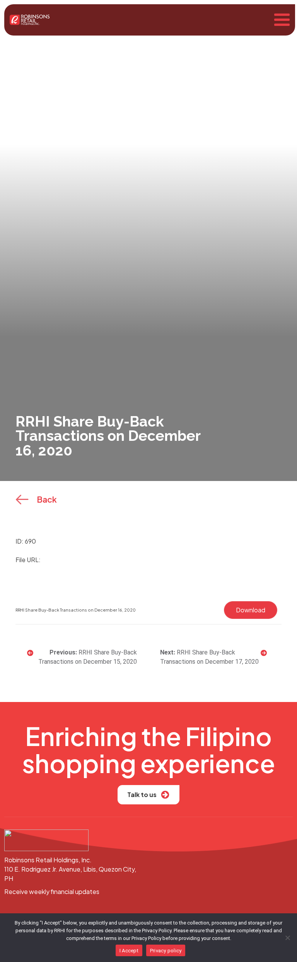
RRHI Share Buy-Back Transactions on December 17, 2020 (209, 657)
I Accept (128, 951)
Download (250, 610)
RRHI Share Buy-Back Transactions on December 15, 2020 (87, 657)
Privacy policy (166, 951)
